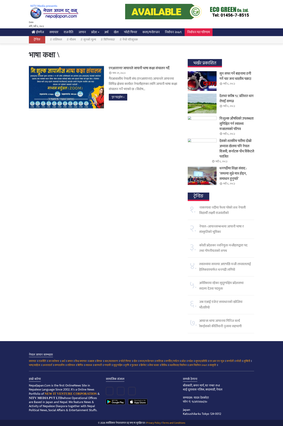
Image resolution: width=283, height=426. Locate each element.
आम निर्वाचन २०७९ (198, 365)
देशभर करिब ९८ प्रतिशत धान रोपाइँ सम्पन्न (236, 98)
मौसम (72, 39)
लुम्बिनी (246, 361)
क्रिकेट (144, 365)
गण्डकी (107, 365)
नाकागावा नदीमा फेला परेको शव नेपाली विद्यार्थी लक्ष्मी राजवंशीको (222, 210)
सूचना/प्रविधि (201, 361)
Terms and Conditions (173, 423)
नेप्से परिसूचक (130, 39)
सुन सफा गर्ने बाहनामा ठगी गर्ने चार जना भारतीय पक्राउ (235, 76)
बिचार (99, 361)
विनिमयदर (109, 39)
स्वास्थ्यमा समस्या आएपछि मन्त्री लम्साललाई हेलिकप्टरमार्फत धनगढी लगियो (225, 266)
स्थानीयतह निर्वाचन (178, 365)
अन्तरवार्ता (47, 365)
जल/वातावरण (111, 361)
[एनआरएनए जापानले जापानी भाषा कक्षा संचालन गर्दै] (66, 87)
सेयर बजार (154, 365)
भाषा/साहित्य (34, 365)
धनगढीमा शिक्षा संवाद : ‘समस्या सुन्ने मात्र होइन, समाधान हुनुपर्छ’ (233, 174)
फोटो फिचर (130, 32)
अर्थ (106, 32)
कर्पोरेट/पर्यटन (172, 361)
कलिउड (159, 361)
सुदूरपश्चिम (118, 365)
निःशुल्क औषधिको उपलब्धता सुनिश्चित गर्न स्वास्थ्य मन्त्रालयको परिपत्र (236, 124)
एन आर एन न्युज (216, 361)
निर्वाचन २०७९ (173, 32)
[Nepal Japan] (55, 11)
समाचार (53, 32)
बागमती (98, 365)
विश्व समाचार (81, 361)
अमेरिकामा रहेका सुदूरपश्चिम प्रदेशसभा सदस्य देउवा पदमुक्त (221, 285)
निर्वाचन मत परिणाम (198, 32)
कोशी (238, 361)
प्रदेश (94, 32)
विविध (164, 365)
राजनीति (68, 32)
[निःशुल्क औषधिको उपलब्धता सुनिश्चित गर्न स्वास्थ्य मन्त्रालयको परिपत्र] (202, 126)
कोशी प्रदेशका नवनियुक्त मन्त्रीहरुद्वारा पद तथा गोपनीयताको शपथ (223, 248)
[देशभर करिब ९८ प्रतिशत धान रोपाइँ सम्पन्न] (202, 103)
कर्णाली (230, 361)
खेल (116, 32)
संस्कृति (212, 365)
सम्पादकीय (59, 365)
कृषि (127, 365)
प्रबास (91, 361)
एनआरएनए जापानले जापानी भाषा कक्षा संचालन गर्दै (139, 68)
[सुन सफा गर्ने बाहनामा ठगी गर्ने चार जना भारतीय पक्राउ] (202, 81)
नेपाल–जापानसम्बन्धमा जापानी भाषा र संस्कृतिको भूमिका (221, 229)
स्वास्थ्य (88, 365)
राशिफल (57, 39)
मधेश (190, 361)
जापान (82, 32)
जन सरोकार (53, 361)
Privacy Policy (154, 423)
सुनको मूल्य (89, 39)
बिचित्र (80, 365)
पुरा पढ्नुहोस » (118, 97)
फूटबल (134, 365)
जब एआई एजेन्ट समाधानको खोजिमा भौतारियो (220, 304)
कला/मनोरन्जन (151, 32)
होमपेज (39, 32)
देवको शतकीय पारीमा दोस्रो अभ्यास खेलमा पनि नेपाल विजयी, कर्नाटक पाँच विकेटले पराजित (236, 149)
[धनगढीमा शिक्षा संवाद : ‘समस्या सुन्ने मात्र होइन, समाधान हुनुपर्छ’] (202, 176)
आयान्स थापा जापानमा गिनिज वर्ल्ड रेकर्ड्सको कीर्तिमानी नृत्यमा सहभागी (220, 323)
